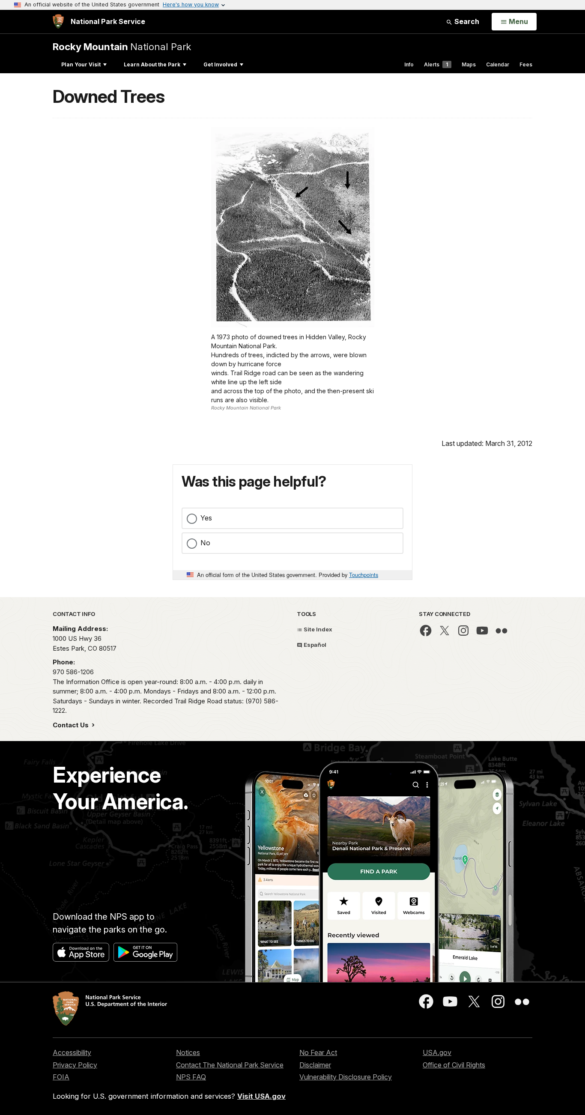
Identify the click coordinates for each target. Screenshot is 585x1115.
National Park (122, 46)
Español (314, 644)
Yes (206, 518)
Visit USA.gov (261, 1096)
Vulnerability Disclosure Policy (345, 1077)
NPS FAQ (191, 1077)
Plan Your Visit (81, 64)
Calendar (497, 64)
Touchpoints (363, 575)
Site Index (317, 629)
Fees (525, 64)
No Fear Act (318, 1052)
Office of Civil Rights (454, 1065)
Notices (188, 1052)
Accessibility (72, 1052)
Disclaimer (315, 1065)
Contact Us (71, 725)
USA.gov (437, 1052)
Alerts (436, 64)
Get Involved (220, 64)
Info (409, 64)
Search (466, 21)
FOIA (61, 1077)
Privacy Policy (75, 1065)
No (205, 542)
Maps (469, 64)
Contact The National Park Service (230, 1065)
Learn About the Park (152, 64)
